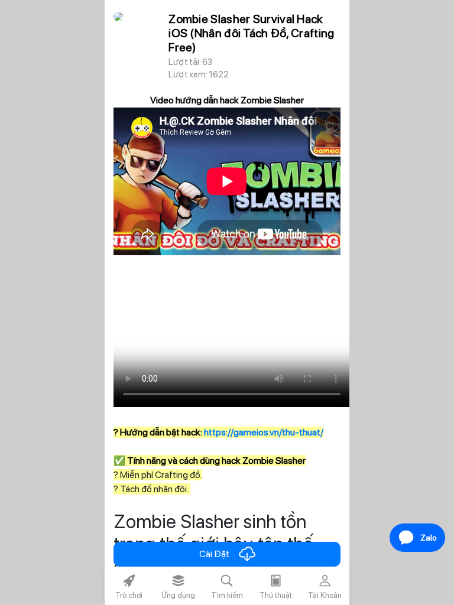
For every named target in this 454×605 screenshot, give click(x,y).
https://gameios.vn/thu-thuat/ (263, 432)
